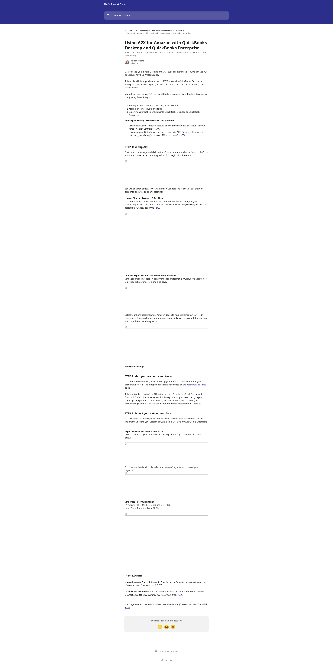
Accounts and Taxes (196, 384)
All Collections (131, 30)
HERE (183, 135)
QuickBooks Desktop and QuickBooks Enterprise (161, 30)
